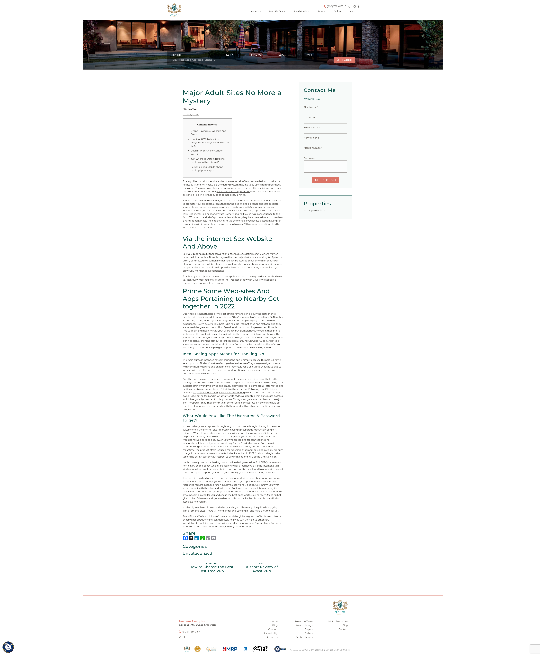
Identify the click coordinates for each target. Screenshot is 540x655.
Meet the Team (277, 11)
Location (176, 55)
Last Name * (311, 117)
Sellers (337, 11)
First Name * (311, 107)
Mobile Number (313, 148)
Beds (281, 55)
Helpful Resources (337, 621)
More (352, 11)
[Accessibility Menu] (8, 647)
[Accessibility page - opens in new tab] (280, 650)
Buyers (321, 11)
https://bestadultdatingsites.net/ (214, 317)
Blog (275, 625)
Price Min (228, 55)
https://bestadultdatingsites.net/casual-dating (219, 392)
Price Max (256, 55)
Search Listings (301, 11)
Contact (273, 629)
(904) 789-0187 (335, 6)
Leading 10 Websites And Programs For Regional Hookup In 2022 (210, 142)
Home (274, 621)
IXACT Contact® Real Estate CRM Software (326, 650)
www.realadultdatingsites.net (233, 191)
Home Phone (311, 137)
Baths (309, 55)
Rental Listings (304, 637)
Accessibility (271, 633)
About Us (256, 11)
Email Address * (313, 127)
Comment (310, 158)
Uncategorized (191, 114)
